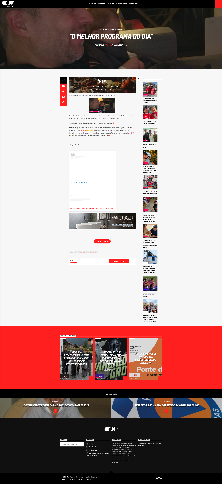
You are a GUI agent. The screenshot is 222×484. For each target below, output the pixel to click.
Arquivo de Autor (119, 261)
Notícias (93, 4)
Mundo (63, 340)
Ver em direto (102, 241)
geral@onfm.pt (93, 450)
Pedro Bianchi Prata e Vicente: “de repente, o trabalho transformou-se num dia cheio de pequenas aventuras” (149, 217)
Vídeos (112, 4)
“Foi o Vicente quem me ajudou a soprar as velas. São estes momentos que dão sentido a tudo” (150, 244)
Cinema (98, 340)
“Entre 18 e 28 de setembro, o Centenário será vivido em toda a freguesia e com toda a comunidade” (149, 270)
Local (132, 340)
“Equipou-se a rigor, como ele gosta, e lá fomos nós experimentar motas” (150, 193)
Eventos (102, 4)
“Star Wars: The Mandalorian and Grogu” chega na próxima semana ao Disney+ (111, 358)
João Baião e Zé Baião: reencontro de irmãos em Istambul (150, 100)
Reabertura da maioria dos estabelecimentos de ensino (167, 405)
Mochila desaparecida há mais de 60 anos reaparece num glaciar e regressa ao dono (76, 358)
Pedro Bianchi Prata (90, 252)
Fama (80, 252)
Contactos (134, 4)
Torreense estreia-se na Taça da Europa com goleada (149, 294)
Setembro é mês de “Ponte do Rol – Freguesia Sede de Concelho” (145, 358)
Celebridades (103, 29)
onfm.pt (91, 443)
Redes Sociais (119, 29)
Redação (108, 45)
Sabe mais (115, 462)
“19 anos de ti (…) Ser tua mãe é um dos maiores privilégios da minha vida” (150, 123)
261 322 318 (92, 447)
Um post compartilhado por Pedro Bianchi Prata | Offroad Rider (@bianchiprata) (93, 208)
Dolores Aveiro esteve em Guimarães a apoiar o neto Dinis (150, 145)
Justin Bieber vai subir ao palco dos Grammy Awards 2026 (56, 405)
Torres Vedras (122, 4)
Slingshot (94, 477)
